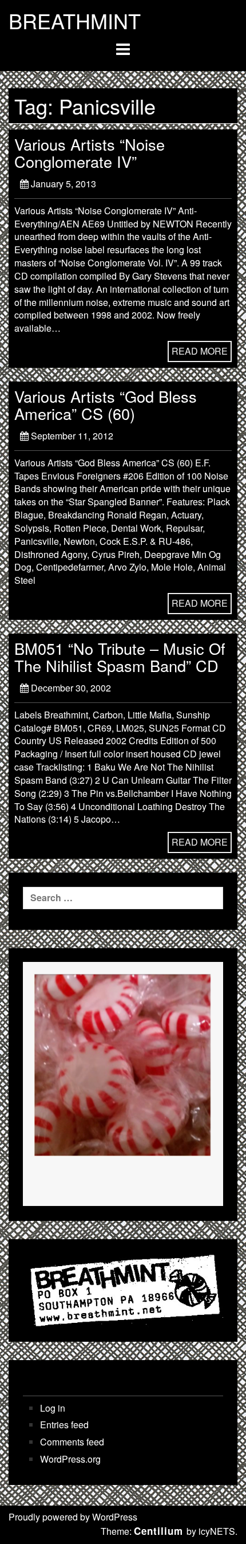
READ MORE (200, 350)
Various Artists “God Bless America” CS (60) (105, 405)
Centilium (158, 1531)
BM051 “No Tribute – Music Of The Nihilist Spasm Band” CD (119, 657)
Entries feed (64, 1425)
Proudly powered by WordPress (73, 1516)
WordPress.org (70, 1459)
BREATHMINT (75, 20)
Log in (52, 1408)
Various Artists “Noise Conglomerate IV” (89, 152)
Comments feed (72, 1442)
